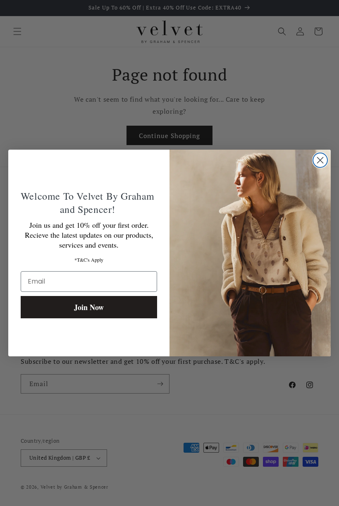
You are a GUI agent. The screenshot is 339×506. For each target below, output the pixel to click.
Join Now (89, 307)
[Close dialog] (320, 160)
